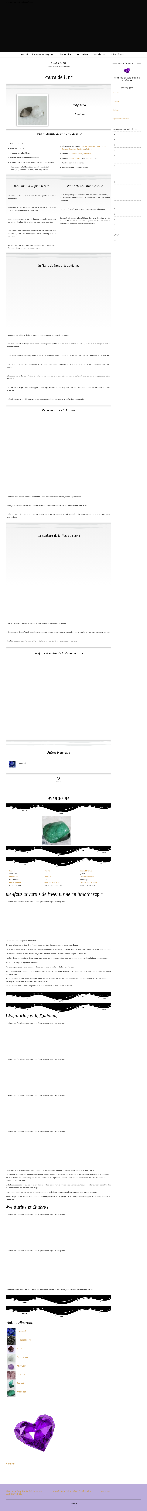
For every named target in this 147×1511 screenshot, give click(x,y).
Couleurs (116, 110)
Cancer (84, 146)
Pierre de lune (58, 77)
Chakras (116, 101)
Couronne (73, 153)
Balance (65, 149)
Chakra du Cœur (20, 1247)
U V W (116, 235)
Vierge (103, 146)
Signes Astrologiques (121, 119)
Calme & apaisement (24, 735)
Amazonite (21, 1383)
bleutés (90, 158)
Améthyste (21, 1366)
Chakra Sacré (24, 452)
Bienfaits (116, 92)
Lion (98, 146)
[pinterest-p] (77, 1507)
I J (114, 176)
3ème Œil (87, 153)
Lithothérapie (117, 54)
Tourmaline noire (24, 1340)
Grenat (19, 1348)
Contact (74, 1504)
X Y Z (116, 240)
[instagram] (73, 1507)
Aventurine (59, 798)
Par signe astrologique (43, 54)
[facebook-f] (70, 1507)
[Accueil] (58, 778)
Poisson (89, 149)
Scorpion (72, 149)
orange (78, 158)
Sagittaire (71, 297)
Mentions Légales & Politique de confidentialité (24, 1492)
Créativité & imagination (25, 699)
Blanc (72, 158)
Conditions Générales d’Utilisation (72, 1491)
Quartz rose (22, 1374)
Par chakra (99, 54)
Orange (24, 579)
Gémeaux (92, 146)
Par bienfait (65, 54)
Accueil (24, 54)
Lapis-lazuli (21, 763)
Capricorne (81, 149)
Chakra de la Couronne (76, 452)
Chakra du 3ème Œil (24, 488)
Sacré (80, 153)
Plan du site (105, 1492)
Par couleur (82, 54)
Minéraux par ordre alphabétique (126, 129)
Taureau (20, 1056)
